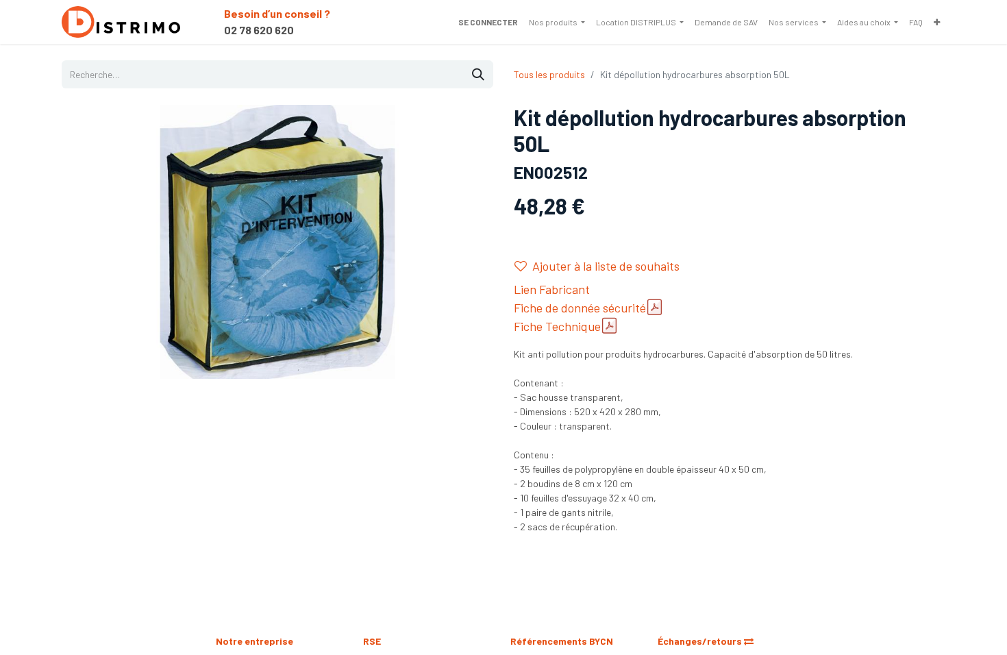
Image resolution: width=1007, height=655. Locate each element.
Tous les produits (549, 74)
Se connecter (488, 22)
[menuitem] (556, 22)
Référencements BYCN (561, 641)
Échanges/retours (701, 641)
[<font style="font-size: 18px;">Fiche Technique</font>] (609, 325)
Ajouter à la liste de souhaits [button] (606, 265)
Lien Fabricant (552, 289)
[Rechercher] (478, 74)
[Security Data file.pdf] (654, 307)
